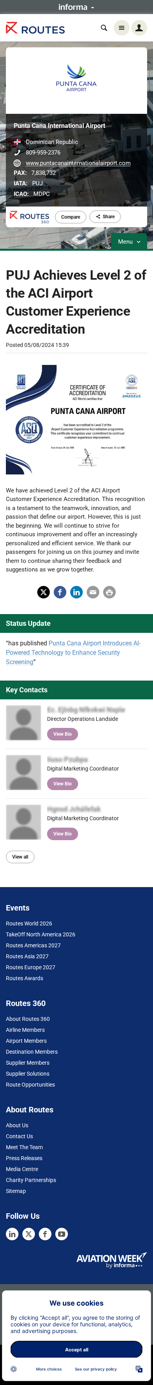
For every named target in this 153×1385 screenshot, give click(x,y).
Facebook (60, 592)
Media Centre (22, 1169)
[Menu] (121, 28)
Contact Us (19, 1136)
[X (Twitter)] (28, 1234)
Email (93, 592)
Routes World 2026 (29, 923)
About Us (17, 1125)
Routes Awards (24, 978)
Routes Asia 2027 (27, 956)
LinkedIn (76, 592)
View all (20, 857)
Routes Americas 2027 (33, 945)
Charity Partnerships (31, 1180)
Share (109, 216)
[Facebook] (45, 1234)
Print (109, 592)
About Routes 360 (28, 1019)
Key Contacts (26, 690)
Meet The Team (24, 1147)
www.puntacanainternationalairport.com (78, 163)
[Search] (104, 28)
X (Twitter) (43, 592)
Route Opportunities (30, 1084)
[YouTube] (61, 1234)
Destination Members (32, 1052)
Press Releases (24, 1158)
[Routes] (35, 28)
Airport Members (26, 1041)
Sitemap (16, 1191)
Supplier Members (27, 1063)
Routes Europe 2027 (30, 967)
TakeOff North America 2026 (40, 934)
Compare (70, 217)
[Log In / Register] (139, 28)
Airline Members (25, 1030)
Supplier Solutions (27, 1074)
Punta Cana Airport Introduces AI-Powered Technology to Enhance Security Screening (73, 653)
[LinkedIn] (12, 1234)
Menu (126, 241)
